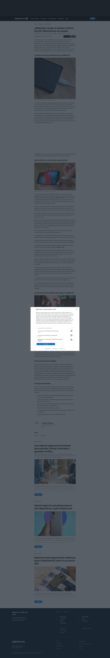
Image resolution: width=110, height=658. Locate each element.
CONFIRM (45, 344)
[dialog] (55, 329)
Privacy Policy (62, 348)
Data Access (55, 348)
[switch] (70, 331)
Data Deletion (48, 348)
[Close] (77, 309)
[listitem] (55, 328)
